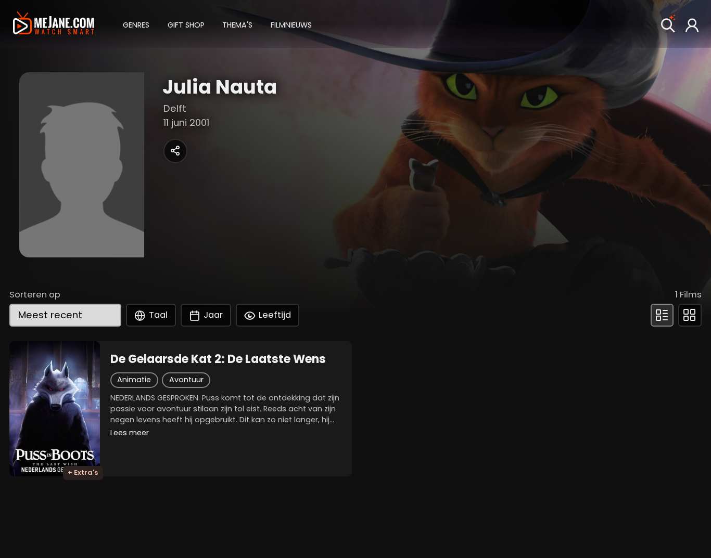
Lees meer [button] (129, 432)
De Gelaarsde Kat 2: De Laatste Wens (218, 359)
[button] (136, 23)
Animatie (134, 379)
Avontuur (186, 379)
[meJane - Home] (53, 24)
